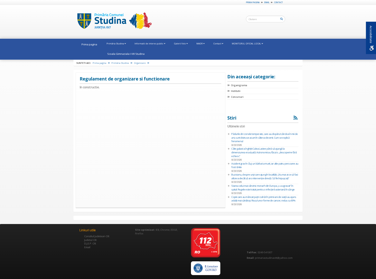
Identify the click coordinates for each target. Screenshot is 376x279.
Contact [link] (278, 2)
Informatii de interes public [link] (149, 43)
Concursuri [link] (236, 97)
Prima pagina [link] (253, 2)
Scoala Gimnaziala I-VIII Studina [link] (126, 54)
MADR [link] (199, 43)
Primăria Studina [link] (116, 43)
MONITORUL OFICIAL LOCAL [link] (247, 43)
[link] (112, 21)
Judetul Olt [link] (90, 240)
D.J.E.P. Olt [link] (90, 243)
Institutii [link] (235, 91)
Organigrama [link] (238, 85)
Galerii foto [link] (180, 43)
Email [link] (266, 2)
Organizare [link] (140, 62)
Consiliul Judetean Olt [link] (96, 236)
